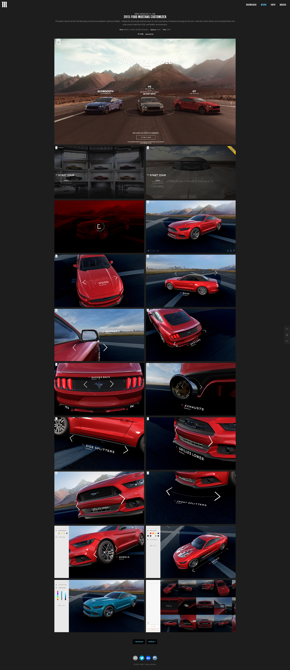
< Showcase (138, 642)
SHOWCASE (251, 4)
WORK (264, 4)
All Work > (152, 642)
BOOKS (283, 4)
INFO (273, 4)
